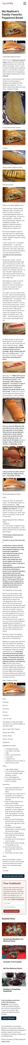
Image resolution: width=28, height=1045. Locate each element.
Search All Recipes (9, 1018)
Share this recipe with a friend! (13, 876)
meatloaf (5, 76)
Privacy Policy (5, 1041)
